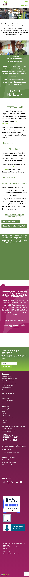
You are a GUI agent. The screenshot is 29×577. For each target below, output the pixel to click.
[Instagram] (8, 482)
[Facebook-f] (4, 482)
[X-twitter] (12, 482)
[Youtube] (21, 482)
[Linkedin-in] (17, 482)
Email (3, 361)
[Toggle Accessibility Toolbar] (3, 285)
